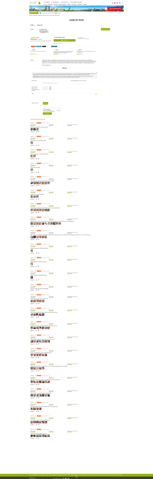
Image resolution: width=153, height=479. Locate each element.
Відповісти (32, 131)
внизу (41, 119)
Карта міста (50, 4)
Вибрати (46, 103)
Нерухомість (80, 4)
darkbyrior (33, 49)
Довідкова (55, 4)
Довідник (56, 2)
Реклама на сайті (76, 2)
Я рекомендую (65, 40)
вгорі (44, 119)
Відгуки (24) (40, 25)
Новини (47, 2)
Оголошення (73, 4)
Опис (32, 25)
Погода (45, 4)
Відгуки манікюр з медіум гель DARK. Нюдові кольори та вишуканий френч (86, 52)
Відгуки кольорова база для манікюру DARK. (37, 51)
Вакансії (85, 4)
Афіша (69, 4)
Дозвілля (65, 2)
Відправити (47, 113)
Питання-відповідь (62, 4)
